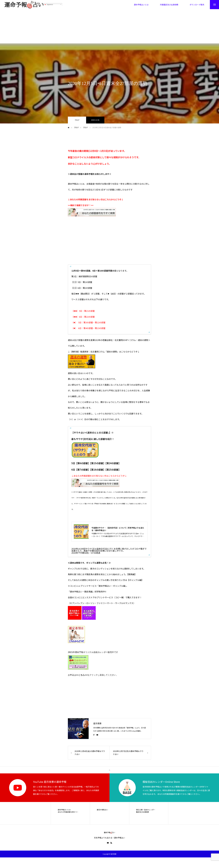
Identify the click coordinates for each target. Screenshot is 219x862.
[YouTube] (97, 735)
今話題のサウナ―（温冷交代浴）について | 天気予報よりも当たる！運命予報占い (117, 529)
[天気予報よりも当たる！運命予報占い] (24, 5)
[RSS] (111, 843)
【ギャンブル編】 (135, 579)
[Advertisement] (109, 26)
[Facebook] (94, 735)
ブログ (77, 120)
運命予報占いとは (64, 810)
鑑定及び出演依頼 (142, 812)
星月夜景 (97, 723)
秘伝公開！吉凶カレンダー (145, 810)
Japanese (49, 4)
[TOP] (109, 770)
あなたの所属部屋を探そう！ (68, 812)
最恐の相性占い (102, 810)
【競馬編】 (132, 574)
